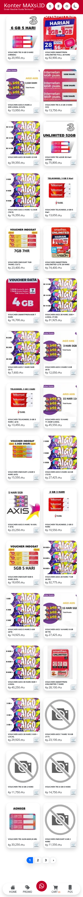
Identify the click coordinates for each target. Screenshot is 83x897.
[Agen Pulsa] (58, 6)
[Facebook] (67, 6)
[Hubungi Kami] (42, 886)
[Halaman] (50, 6)
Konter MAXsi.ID (24, 5)
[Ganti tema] (75, 6)
